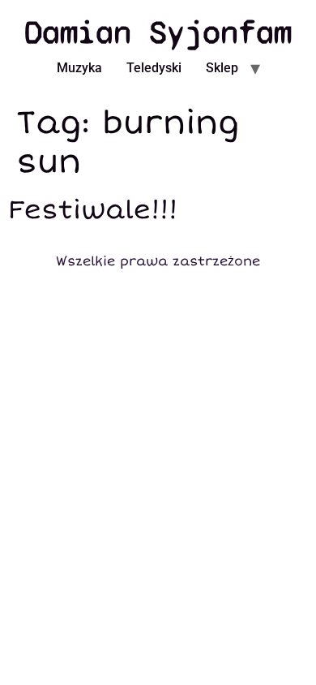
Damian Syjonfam (158, 32)
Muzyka (79, 67)
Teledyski (153, 67)
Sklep (222, 67)
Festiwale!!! (92, 210)
